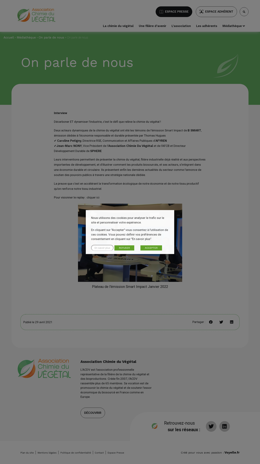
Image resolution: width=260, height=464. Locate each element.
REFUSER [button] (124, 248)
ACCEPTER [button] (151, 248)
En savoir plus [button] (102, 248)
